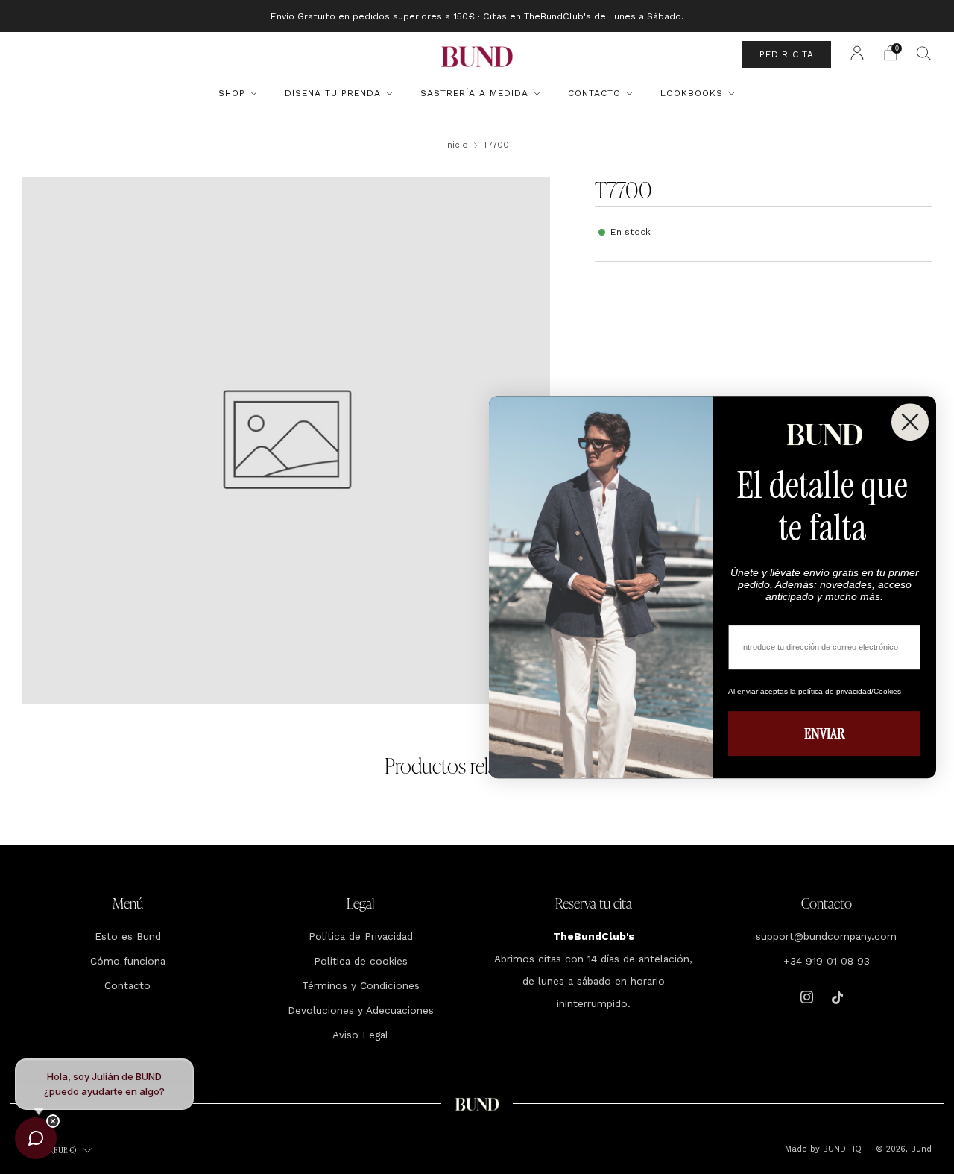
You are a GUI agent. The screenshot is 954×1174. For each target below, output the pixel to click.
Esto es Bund (128, 936)
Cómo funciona (127, 961)
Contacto (594, 93)
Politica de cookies (361, 961)
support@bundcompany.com (826, 936)
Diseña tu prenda (333, 93)
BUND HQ (841, 1149)
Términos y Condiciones (361, 985)
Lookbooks (691, 93)
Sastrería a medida (474, 93)
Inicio (456, 144)
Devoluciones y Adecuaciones (361, 1010)
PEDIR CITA (786, 54)
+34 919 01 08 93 (826, 961)
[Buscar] (924, 52)
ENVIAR (824, 733)
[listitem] (477, 16)
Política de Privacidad (361, 936)
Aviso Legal (360, 1035)
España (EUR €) (52, 1150)
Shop (231, 93)
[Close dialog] (910, 422)
